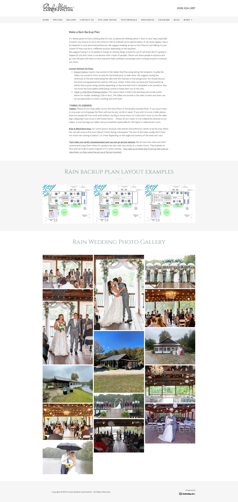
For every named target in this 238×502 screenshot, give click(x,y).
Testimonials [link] (129, 20)
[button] (188, 19)
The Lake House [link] (107, 20)
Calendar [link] (164, 20)
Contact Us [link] (87, 20)
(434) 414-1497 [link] (186, 8)
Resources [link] (147, 20)
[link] (58, 7)
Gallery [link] (71, 20)
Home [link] (46, 20)
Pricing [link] (57, 20)
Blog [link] (177, 20)
